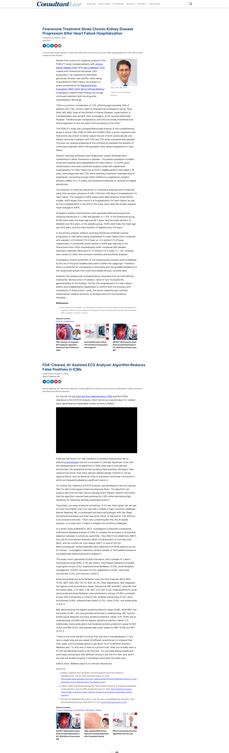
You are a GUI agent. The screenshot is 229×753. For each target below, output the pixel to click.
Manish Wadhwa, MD (51, 376)
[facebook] (44, 46)
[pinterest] (56, 46)
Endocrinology (104, 4)
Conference (69, 321)
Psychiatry (141, 4)
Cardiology (90, 4)
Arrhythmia (79, 710)
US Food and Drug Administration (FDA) (92, 396)
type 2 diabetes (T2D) (94, 67)
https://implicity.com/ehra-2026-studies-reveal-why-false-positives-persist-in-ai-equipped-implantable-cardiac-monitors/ (97, 692)
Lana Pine (46, 40)
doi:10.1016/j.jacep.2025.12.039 (113, 702)
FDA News (89, 710)
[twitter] (48, 46)
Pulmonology (154, 4)
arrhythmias (72, 462)
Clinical (59, 321)
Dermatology (118, 4)
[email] (60, 46)
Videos (98, 710)
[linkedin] (52, 46)
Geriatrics (130, 4)
